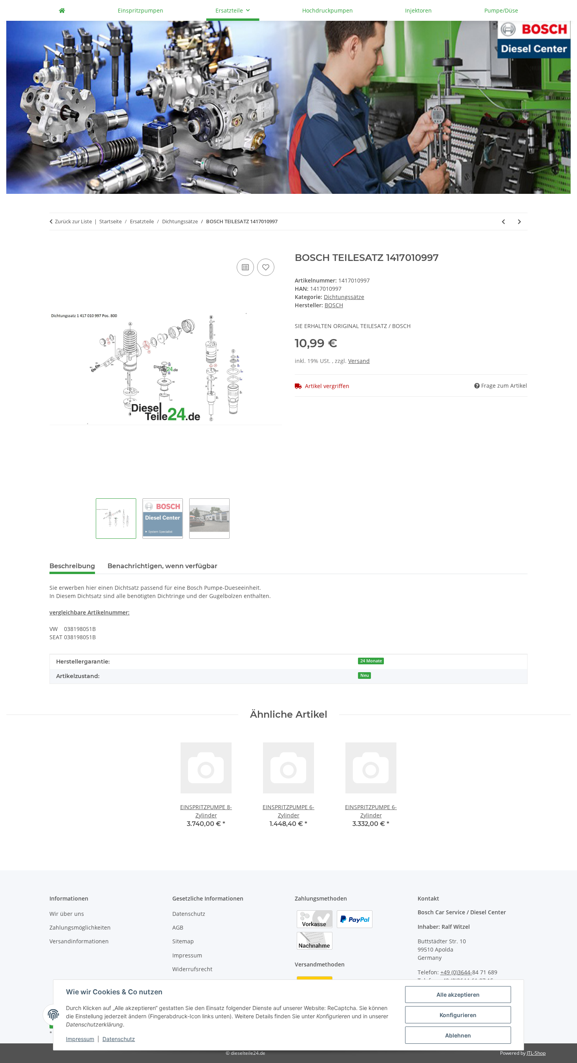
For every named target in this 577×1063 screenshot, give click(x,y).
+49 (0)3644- (456, 972)
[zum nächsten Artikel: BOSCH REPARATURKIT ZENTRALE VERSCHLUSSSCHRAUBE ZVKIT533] (519, 221)
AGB (177, 927)
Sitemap (183, 941)
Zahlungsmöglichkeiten (80, 927)
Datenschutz (118, 1039)
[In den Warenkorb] (55, 248)
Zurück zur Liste (73, 221)
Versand (359, 361)
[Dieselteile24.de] (62, 10)
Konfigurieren (458, 1015)
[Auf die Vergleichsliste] (245, 267)
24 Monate (371, 661)
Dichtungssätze (344, 297)
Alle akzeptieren (458, 994)
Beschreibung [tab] (72, 566)
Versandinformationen (79, 941)
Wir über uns (66, 913)
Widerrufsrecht (192, 969)
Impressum (80, 1039)
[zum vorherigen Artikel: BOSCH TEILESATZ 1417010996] (503, 221)
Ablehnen (458, 1035)
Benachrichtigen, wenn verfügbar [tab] (162, 566)
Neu (364, 675)
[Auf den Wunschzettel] (265, 267)
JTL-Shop (536, 1053)
